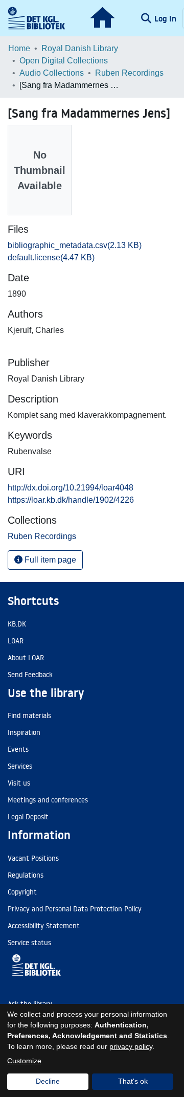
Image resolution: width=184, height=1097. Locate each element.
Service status (29, 942)
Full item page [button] (49, 559)
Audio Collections (51, 73)
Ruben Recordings (129, 73)
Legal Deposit (28, 816)
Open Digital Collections (63, 60)
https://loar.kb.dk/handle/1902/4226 (71, 500)
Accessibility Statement (44, 925)
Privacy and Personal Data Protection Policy (75, 908)
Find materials (29, 715)
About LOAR (26, 657)
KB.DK (17, 624)
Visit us (19, 783)
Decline (48, 1081)
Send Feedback (30, 674)
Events (18, 749)
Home (19, 48)
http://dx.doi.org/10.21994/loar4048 (70, 487)
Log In (166, 18)
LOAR (16, 640)
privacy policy (130, 1046)
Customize (24, 1061)
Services (20, 766)
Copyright (22, 892)
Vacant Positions (33, 858)
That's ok (133, 1081)
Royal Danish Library (79, 48)
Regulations (25, 875)
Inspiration (24, 732)
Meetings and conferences (48, 799)
